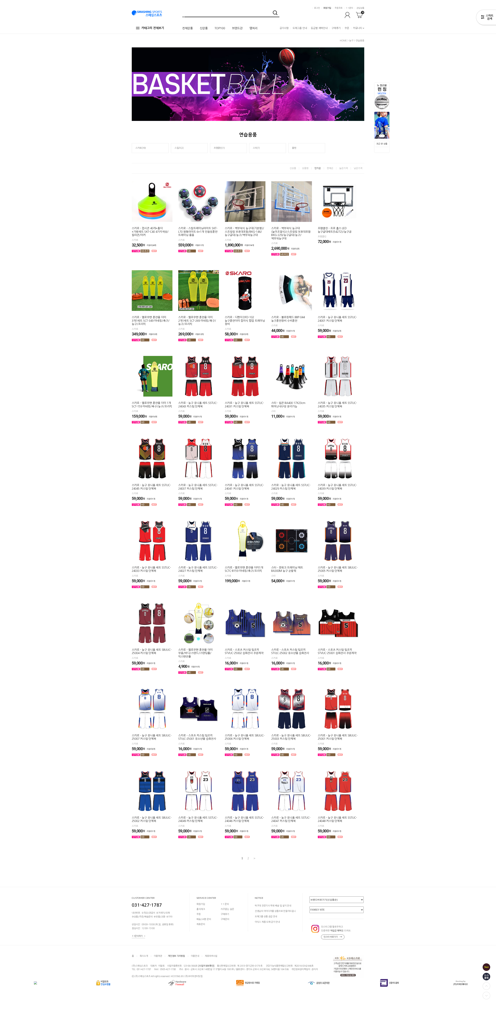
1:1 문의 (225, 904)
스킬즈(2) (179, 148)
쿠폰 (346, 28)
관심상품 (360, 8)
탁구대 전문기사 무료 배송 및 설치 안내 (273, 906)
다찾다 (486, 18)
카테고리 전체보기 (152, 28)
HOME (343, 40)
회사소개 (144, 956)
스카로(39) (140, 148)
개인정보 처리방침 (176, 956)
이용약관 (158, 956)
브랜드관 (237, 28)
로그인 (317, 8)
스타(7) (256, 148)
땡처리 (253, 28)
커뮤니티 (357, 28)
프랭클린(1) (219, 148)
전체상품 (187, 28)
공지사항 (284, 28)
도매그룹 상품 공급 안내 (266, 916)
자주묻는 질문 (227, 909)
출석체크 (200, 909)
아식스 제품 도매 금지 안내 (267, 922)
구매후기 (336, 28)
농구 (351, 40)
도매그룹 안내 (300, 28)
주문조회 (338, 8)
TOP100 (219, 28)
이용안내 (195, 956)
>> (254, 858)
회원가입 (327, 8)
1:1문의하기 (137, 936)
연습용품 (360, 40)
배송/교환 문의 (203, 919)
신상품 (204, 28)
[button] (383, 106)
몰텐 (294, 148)
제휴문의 (200, 924)
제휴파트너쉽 (211, 956)
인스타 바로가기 (331, 937)
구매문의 (225, 919)
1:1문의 (349, 8)
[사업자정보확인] (206, 966)
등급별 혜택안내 (319, 28)
